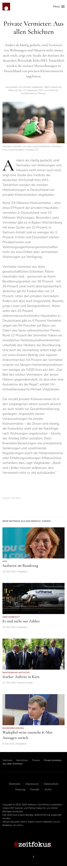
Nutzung (20, 789)
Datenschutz (51, 784)
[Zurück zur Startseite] (6, 6)
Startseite (14, 784)
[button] (59, 6)
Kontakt (34, 789)
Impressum (32, 784)
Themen (42, 93)
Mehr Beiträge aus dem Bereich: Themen (26, 521)
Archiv (48, 789)
